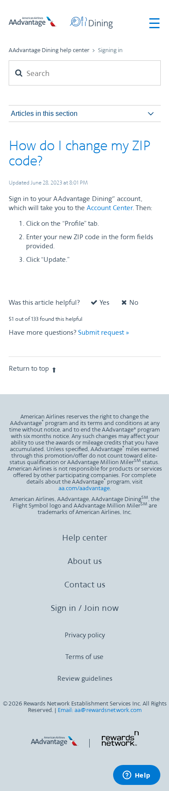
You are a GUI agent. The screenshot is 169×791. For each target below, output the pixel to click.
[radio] (95, 305)
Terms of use (84, 657)
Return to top (29, 369)
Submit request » (103, 333)
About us (85, 561)
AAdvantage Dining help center (49, 50)
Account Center (110, 208)
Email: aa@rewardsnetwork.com (100, 710)
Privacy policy (85, 635)
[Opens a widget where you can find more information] (136, 776)
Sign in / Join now (85, 608)
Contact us (84, 585)
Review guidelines (84, 679)
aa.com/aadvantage (84, 488)
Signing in (110, 50)
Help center (84, 538)
